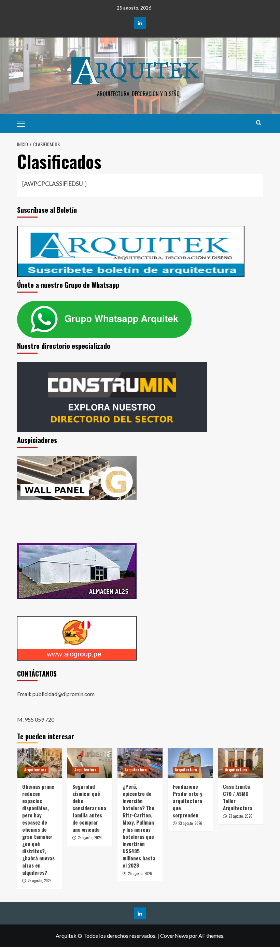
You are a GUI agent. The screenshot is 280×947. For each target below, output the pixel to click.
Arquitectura (35, 769)
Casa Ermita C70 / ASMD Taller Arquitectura (237, 797)
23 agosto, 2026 (190, 823)
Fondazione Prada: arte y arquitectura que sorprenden (187, 801)
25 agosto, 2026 (40, 880)
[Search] (258, 123)
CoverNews (174, 935)
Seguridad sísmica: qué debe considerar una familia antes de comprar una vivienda (89, 808)
